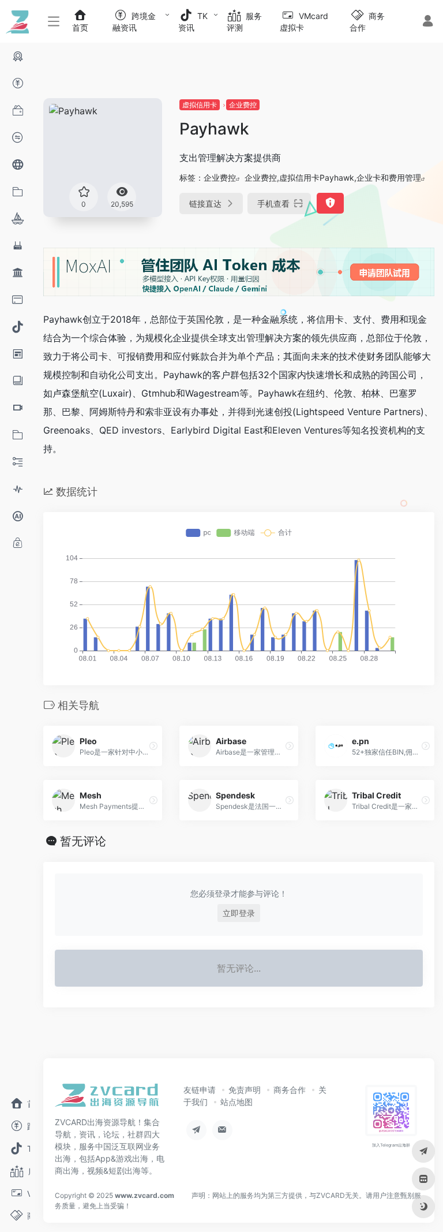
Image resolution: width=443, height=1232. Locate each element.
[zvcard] (107, 1098)
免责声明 (244, 1090)
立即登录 (239, 913)
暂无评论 (83, 841)
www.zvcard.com (144, 1195)
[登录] (428, 22)
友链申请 (199, 1090)
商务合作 (289, 1090)
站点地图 (236, 1102)
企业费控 (243, 104)
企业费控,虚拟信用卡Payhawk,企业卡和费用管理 (333, 177)
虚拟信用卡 (199, 104)
